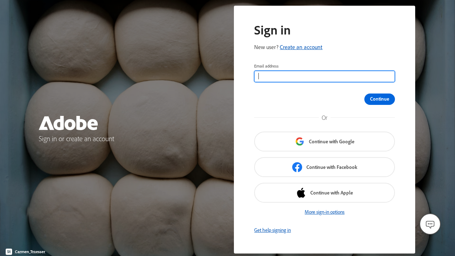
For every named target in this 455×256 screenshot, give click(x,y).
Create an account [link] (301, 46)
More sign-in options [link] (324, 212)
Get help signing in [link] (272, 230)
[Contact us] (430, 224)
